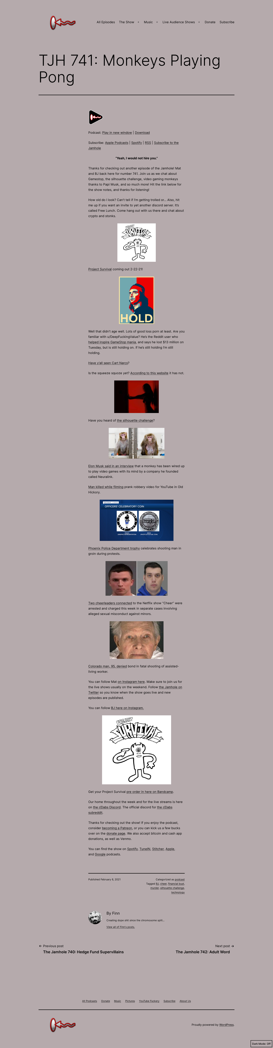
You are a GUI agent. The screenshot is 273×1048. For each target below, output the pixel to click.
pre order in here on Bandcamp (150, 792)
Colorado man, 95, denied (107, 666)
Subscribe (227, 22)
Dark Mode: (259, 1043)
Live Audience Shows (179, 22)
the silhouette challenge (135, 420)
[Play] (96, 117)
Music (148, 22)
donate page (115, 833)
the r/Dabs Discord (107, 807)
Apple (170, 849)
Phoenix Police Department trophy (114, 548)
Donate (210, 22)
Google (100, 854)
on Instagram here (131, 682)
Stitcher (158, 849)
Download (142, 133)
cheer (163, 883)
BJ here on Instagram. (127, 708)
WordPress (226, 1024)
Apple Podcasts (116, 143)
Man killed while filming (105, 487)
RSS (148, 143)
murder (154, 887)
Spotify (136, 143)
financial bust (176, 883)
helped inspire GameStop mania (112, 342)
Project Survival (100, 269)
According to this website (149, 373)
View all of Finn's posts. (120, 926)
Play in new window (117, 133)
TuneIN (145, 849)
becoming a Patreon (117, 828)
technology (178, 892)
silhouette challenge (172, 887)
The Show (126, 22)
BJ (157, 883)
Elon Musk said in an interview (111, 466)
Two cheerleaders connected (110, 603)
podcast (180, 879)
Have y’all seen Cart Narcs (108, 363)
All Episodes (106, 22)
